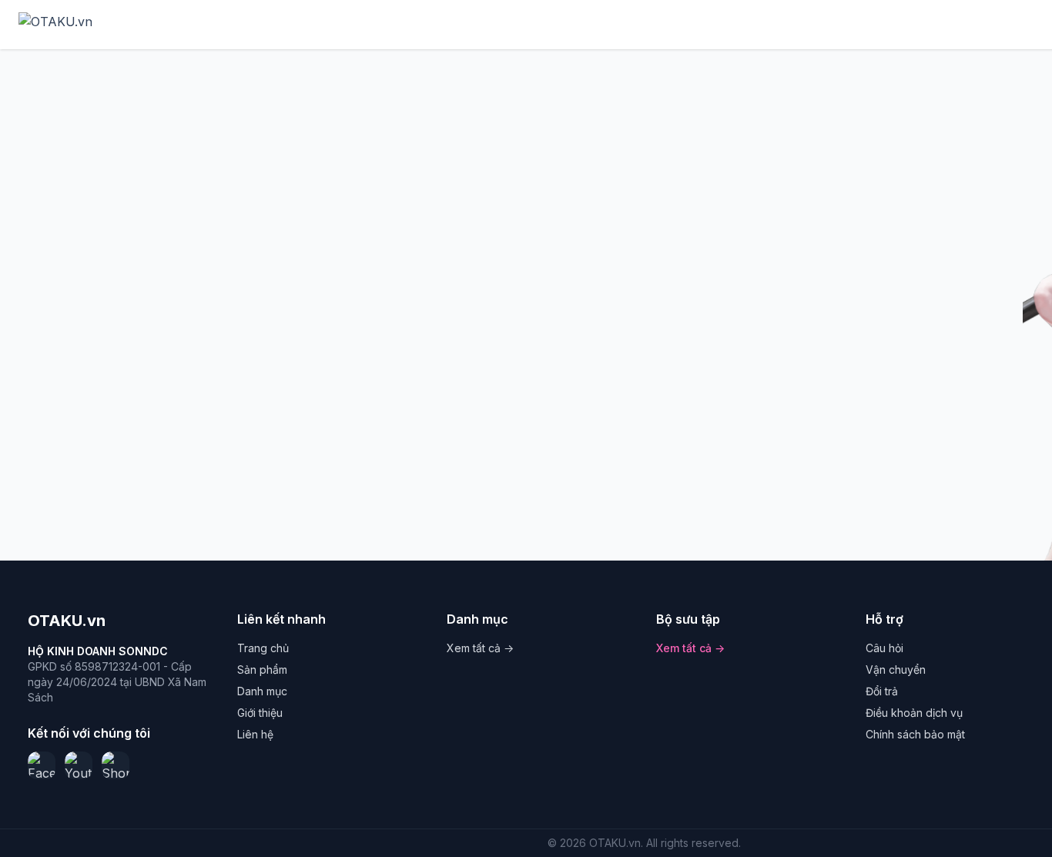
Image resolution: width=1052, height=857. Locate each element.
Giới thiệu (260, 712)
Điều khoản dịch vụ (914, 712)
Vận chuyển (896, 669)
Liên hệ (255, 734)
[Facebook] (41, 765)
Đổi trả (882, 691)
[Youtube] (78, 765)
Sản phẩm (262, 669)
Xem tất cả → (480, 647)
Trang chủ (263, 647)
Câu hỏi (884, 647)
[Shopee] (115, 765)
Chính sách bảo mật (915, 734)
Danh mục (262, 691)
